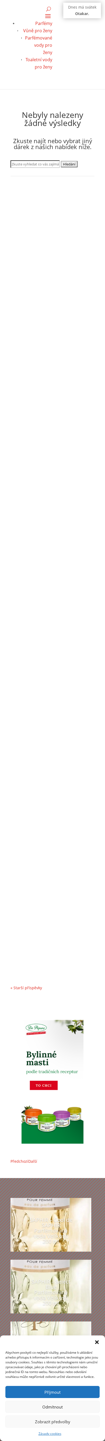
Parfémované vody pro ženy (38, 45)
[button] (97, 1342)
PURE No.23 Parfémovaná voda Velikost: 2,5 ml (47, 804)
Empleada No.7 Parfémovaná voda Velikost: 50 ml (51, 282)
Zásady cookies (49, 1433)
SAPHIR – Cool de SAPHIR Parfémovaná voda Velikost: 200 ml (51, 1230)
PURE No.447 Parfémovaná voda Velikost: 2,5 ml (49, 559)
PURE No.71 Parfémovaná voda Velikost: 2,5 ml (47, 930)
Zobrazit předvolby (52, 1421)
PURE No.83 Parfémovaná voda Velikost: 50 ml (47, 434)
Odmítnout (52, 1407)
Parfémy (43, 23)
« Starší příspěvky (26, 987)
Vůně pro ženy (37, 31)
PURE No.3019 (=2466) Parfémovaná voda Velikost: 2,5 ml (52, 679)
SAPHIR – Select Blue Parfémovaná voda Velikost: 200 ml (51, 1292)
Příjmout (52, 1392)
